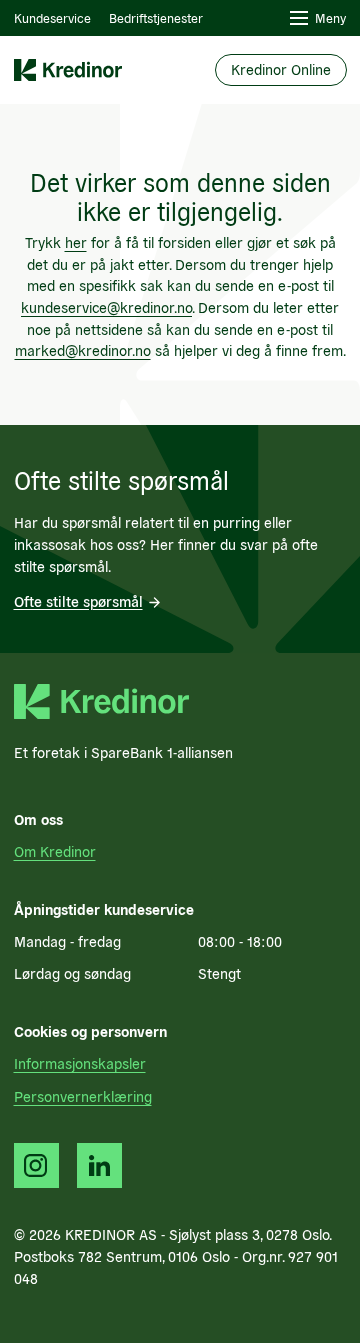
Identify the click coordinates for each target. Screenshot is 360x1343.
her (76, 242)
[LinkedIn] (99, 1165)
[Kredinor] (68, 70)
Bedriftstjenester (156, 18)
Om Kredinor (55, 851)
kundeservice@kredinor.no (106, 307)
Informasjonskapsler (80, 1063)
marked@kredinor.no (83, 350)
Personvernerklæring (83, 1096)
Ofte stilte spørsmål (78, 601)
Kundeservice (52, 18)
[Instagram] (36, 1165)
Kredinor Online (281, 69)
